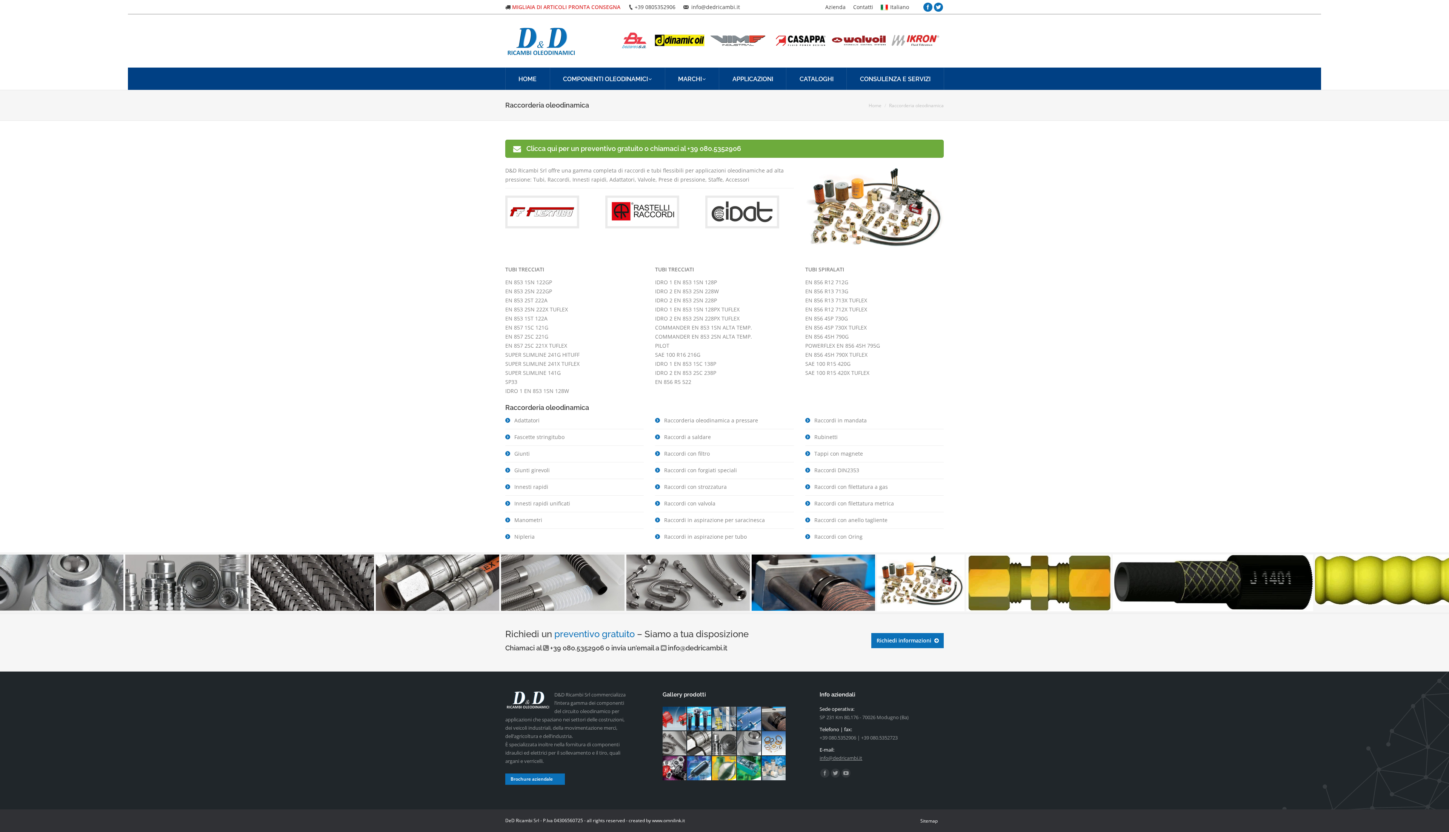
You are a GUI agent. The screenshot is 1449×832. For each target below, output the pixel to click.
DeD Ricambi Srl (522, 820)
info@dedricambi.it (698, 648)
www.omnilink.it (668, 820)
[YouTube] (846, 773)
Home (875, 105)
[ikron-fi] (699, 719)
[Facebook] (927, 7)
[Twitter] (938, 7)
